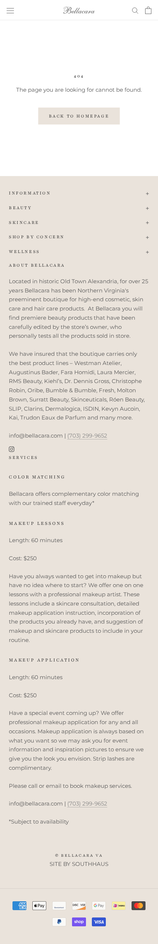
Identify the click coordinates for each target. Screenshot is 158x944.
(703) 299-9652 (87, 435)
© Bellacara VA (79, 855)
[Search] (135, 10)
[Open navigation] (10, 10)
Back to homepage (79, 116)
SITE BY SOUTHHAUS (79, 863)
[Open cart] (148, 10)
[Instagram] (11, 449)
